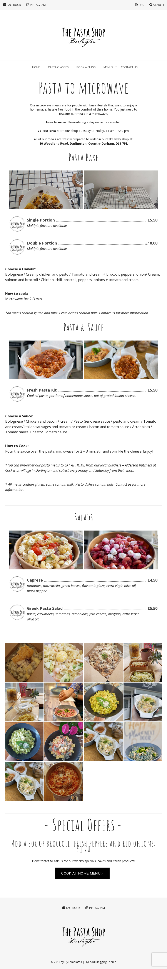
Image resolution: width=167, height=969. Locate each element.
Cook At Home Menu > (82, 873)
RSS (141, 4)
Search (158, 4)
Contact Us (129, 67)
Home (36, 67)
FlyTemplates (73, 962)
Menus (108, 67)
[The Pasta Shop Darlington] (83, 35)
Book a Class (86, 67)
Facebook (14, 4)
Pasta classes (58, 67)
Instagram (38, 4)
